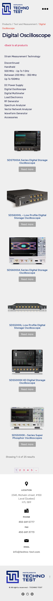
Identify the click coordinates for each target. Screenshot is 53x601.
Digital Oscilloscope (15, 89)
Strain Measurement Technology (22, 56)
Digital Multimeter (14, 93)
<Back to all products (16, 45)
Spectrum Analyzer (15, 105)
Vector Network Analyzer (18, 109)
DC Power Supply (13, 85)
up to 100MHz (12, 79)
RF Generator (11, 101)
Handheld (9, 67)
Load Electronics (13, 97)
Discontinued (11, 63)
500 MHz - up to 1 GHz (16, 71)
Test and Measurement (25, 24)
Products (6, 24)
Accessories (11, 117)
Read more (27, 169)
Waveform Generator (16, 113)
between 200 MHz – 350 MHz (20, 75)
